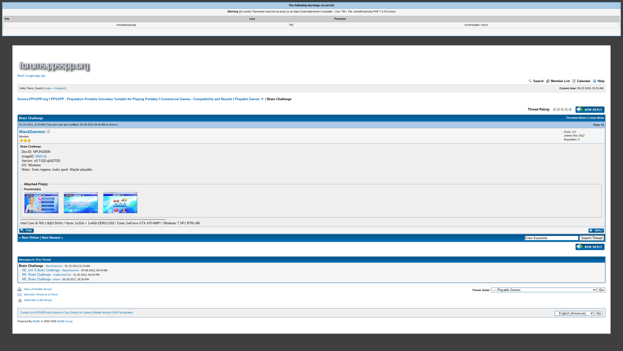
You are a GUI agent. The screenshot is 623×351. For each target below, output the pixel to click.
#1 (602, 124)
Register (60, 88)
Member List (560, 81)
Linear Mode (596, 117)
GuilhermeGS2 (62, 274)
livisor (113, 124)
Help (601, 81)
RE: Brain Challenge (36, 274)
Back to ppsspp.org (31, 76)
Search (538, 81)
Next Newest (51, 237)
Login (48, 88)
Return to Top (61, 312)
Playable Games (247, 99)
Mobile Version (102, 312)
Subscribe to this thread (38, 300)
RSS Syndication (123, 312)
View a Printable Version (38, 289)
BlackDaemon (32, 132)
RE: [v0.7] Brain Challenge (41, 270)
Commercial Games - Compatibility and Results (196, 99)
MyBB (36, 321)
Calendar (583, 81)
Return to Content (81, 312)
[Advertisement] (180, 61)
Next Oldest (30, 237)
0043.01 (41, 156)
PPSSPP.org (43, 312)
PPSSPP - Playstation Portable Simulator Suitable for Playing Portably (104, 99)
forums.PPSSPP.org (33, 99)
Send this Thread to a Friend (40, 294)
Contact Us (27, 312)
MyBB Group (65, 321)
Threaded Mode (576, 117)
